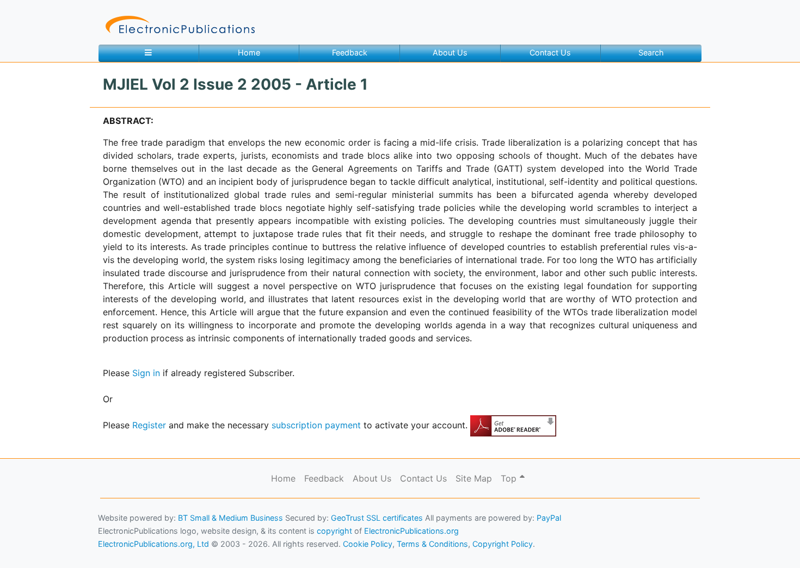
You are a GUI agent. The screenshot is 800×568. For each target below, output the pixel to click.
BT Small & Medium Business (230, 517)
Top (510, 478)
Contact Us (550, 52)
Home (249, 52)
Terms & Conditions (93, 544)
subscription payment (316, 425)
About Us (450, 52)
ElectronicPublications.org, (56, 523)
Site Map (474, 478)
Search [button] (651, 52)
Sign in (146, 372)
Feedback (349, 52)
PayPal (549, 517)
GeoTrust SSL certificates (377, 517)
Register (149, 425)
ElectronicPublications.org (411, 530)
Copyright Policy (502, 543)
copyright (334, 530)
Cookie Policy (34, 544)
